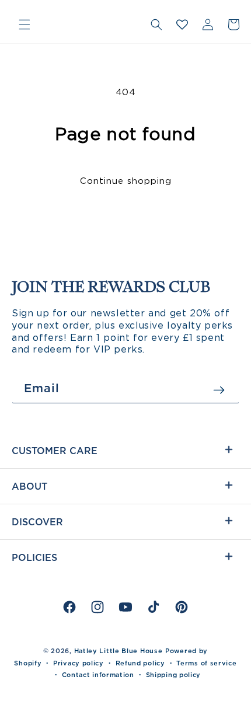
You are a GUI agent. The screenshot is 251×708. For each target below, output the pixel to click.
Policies (34, 557)
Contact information (98, 674)
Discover (37, 521)
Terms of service (206, 663)
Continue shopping (126, 181)
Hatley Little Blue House (118, 650)
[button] (24, 24)
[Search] (156, 24)
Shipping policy (173, 674)
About (29, 486)
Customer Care (54, 450)
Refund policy (140, 663)
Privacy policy (78, 663)
